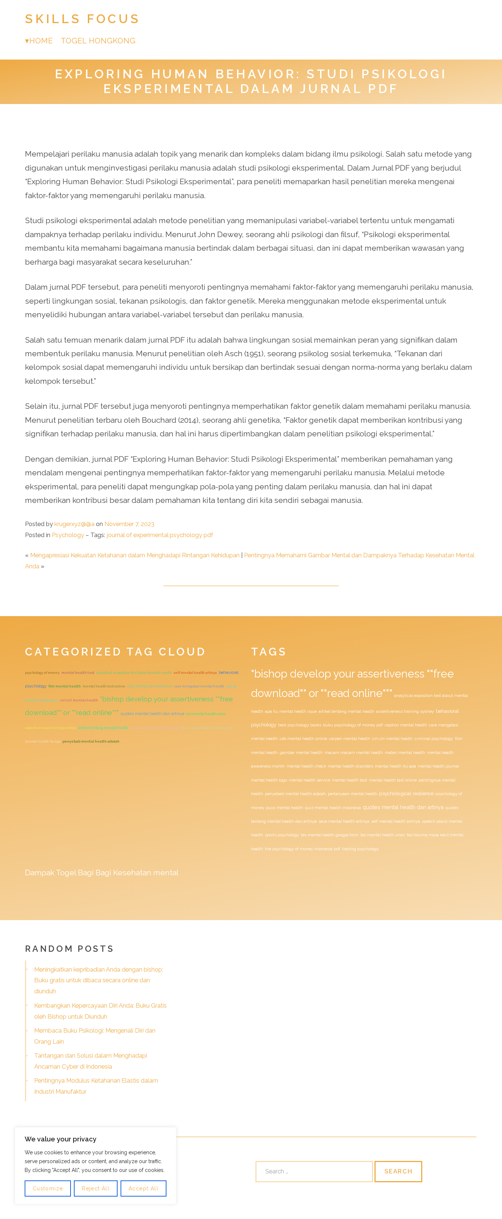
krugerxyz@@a (74, 524)
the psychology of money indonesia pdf (302, 849)
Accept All (143, 1188)
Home (41, 40)
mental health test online (104, 686)
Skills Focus (82, 19)
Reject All (96, 1188)
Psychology (68, 535)
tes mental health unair (206, 714)
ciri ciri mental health (79, 700)
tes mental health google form (330, 835)
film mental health (65, 686)
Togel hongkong (98, 40)
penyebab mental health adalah (90, 741)
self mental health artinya (195, 673)
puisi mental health (284, 807)
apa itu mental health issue (291, 711)
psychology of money (42, 673)
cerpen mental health (349, 738)
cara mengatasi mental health (199, 686)
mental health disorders (350, 766)
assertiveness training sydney (50, 728)
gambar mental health (301, 752)
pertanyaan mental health (352, 793)
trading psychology (360, 849)
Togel (66, 872)
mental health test (77, 673)
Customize (48, 1188)
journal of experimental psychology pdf (160, 535)
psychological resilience (149, 686)
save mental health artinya (344, 821)
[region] (95, 1165)
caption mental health (406, 725)
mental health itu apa (43, 741)
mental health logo (269, 780)
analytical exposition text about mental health (134, 673)
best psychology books (299, 725)
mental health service (309, 780)
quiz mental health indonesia (333, 807)
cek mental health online (303, 738)
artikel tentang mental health (103, 728)
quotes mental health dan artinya (152, 713)
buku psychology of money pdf (206, 728)
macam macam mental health (154, 728)
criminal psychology (434, 738)
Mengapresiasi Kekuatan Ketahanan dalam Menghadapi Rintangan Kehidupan (135, 555)
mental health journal (438, 766)
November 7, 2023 (129, 524)
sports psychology (282, 835)
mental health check (306, 766)
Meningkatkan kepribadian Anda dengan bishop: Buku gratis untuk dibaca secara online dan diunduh (98, 980)
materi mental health (405, 752)
